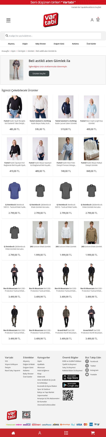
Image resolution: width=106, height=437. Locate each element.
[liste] (66, 433)
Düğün (25, 44)
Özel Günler (91, 44)
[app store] (70, 377)
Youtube (93, 374)
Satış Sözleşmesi (68, 367)
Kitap (39, 374)
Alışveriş (11, 44)
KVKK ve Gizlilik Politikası (71, 361)
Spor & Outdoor (43, 389)
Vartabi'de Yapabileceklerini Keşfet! (86, 7)
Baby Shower (41, 44)
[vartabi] (50, 20)
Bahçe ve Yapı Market (45, 392)
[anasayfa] (13, 433)
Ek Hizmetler (42, 401)
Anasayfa (5, 51)
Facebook (94, 361)
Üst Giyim (21, 51)
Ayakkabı (40, 364)
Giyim (13, 51)
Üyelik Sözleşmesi (69, 364)
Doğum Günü (59, 44)
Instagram (94, 370)
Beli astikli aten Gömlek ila (46, 51)
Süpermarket (42, 395)
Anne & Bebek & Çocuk (46, 380)
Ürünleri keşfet (39, 73)
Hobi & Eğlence (43, 370)
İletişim (8, 367)
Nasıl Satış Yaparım (12, 370)
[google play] (72, 385)
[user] (92, 20)
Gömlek (31, 51)
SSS (6, 361)
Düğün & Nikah (29, 364)
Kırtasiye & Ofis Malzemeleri (48, 398)
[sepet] (92, 433)
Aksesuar (41, 367)
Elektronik (41, 377)
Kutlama (75, 44)
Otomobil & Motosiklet (46, 405)
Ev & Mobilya (42, 383)
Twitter (93, 366)
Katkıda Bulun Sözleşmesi (72, 370)
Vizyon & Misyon (11, 364)
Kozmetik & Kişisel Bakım (47, 386)
